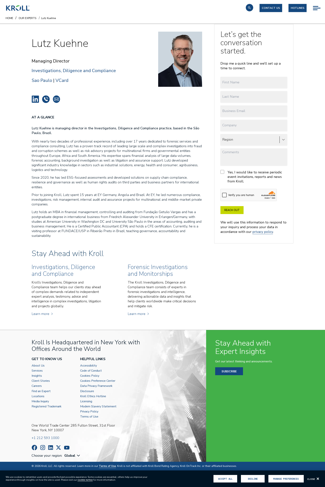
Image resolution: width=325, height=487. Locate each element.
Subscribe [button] (229, 371)
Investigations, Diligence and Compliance (74, 70)
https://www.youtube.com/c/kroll (67, 448)
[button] (249, 7)
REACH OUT (232, 210)
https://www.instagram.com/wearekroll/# (42, 447)
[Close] (317, 478)
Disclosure (87, 391)
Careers (37, 386)
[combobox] (72, 455)
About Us (38, 365)
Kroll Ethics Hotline (93, 396)
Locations (38, 396)
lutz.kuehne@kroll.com (56, 99)
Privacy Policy (89, 411)
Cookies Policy (89, 376)
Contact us (271, 8)
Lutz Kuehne (35, 99)
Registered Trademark (47, 406)
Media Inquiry (40, 401)
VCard (61, 80)
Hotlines (297, 8)
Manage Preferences (286, 478)
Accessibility (88, 365)
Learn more (40, 314)
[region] (162, 478)
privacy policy (262, 231)
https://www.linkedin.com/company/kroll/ (50, 447)
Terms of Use (89, 416)
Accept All (225, 478)
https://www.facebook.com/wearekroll (34, 447)
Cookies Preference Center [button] (97, 381)
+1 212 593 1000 (45, 438)
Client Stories (41, 381)
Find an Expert (41, 391)
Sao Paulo (42, 80)
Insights (37, 376)
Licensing (86, 401)
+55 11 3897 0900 (46, 99)
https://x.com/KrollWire (58, 447)
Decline (253, 478)
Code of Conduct (91, 371)
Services (37, 371)
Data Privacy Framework (96, 386)
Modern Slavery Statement (98, 406)
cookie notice (85, 479)
